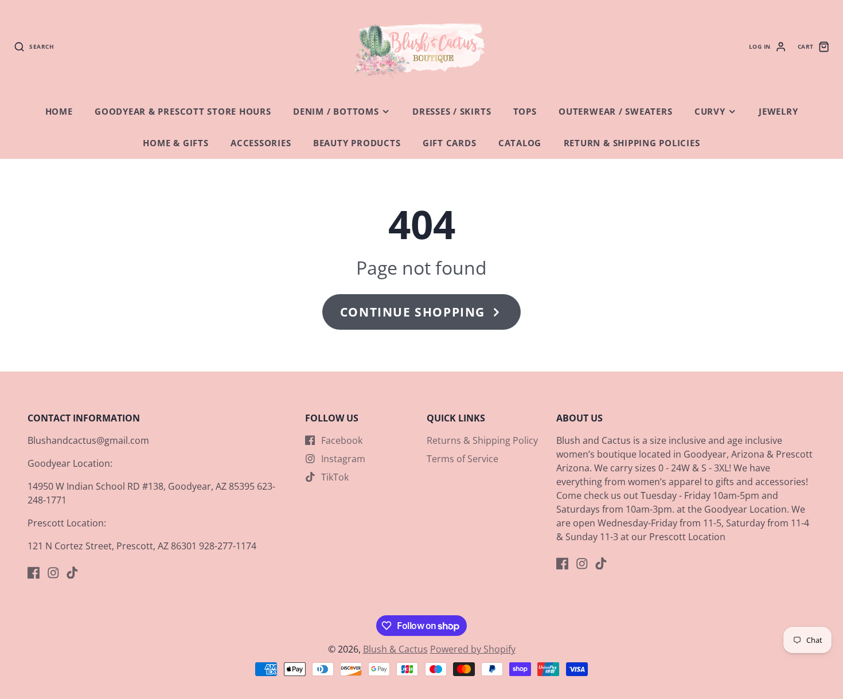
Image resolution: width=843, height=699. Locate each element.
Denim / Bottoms (336, 112)
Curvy (709, 112)
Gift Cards (450, 143)
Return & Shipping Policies (632, 143)
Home (59, 112)
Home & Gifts (175, 143)
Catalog (519, 143)
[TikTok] (72, 573)
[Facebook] (34, 573)
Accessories (261, 143)
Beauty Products (357, 143)
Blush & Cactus (395, 649)
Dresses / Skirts (451, 112)
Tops (525, 112)
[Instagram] (53, 573)
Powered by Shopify (473, 649)
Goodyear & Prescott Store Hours (183, 112)
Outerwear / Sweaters (615, 112)
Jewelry (778, 112)
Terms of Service (462, 458)
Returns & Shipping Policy (482, 440)
